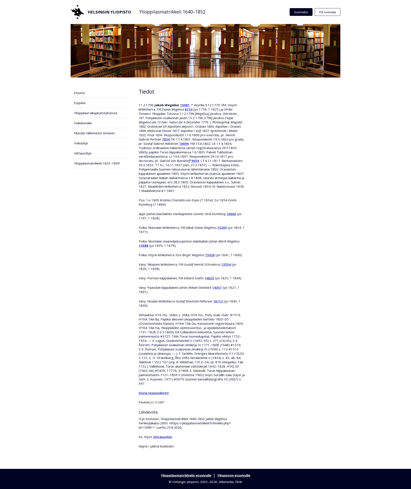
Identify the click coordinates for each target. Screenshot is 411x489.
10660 (231, 214)
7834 (166, 139)
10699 (184, 143)
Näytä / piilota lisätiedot (156, 446)
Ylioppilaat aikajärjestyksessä (95, 113)
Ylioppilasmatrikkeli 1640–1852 (172, 12)
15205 (222, 227)
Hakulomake (83, 123)
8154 (188, 109)
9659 (195, 161)
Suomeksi (301, 12)
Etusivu (79, 93)
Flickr (239, 482)
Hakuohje (81, 143)
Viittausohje (82, 153)
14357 (217, 287)
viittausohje (162, 437)
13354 (226, 264)
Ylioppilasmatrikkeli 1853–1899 (97, 163)
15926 (210, 255)
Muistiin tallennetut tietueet (94, 133)
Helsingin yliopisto (109, 12)
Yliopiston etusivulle (233, 475)
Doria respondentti (154, 393)
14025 (209, 278)
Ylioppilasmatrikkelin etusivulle (186, 475)
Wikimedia (226, 482)
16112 (218, 301)
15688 (143, 245)
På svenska (327, 12)
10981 (185, 105)
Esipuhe (80, 103)
